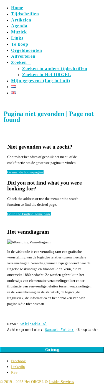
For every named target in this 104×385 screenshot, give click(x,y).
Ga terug (52, 350)
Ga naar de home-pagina (25, 172)
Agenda (19, 25)
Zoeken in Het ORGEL (46, 74)
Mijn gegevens (40, 80)
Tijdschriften (25, 13)
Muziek (19, 32)
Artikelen (21, 20)
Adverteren (23, 56)
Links (17, 38)
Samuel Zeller (59, 330)
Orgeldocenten (26, 50)
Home (17, 7)
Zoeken (21, 62)
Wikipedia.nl (34, 324)
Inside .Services (61, 382)
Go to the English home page (29, 214)
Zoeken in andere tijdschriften (54, 68)
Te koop (19, 44)
